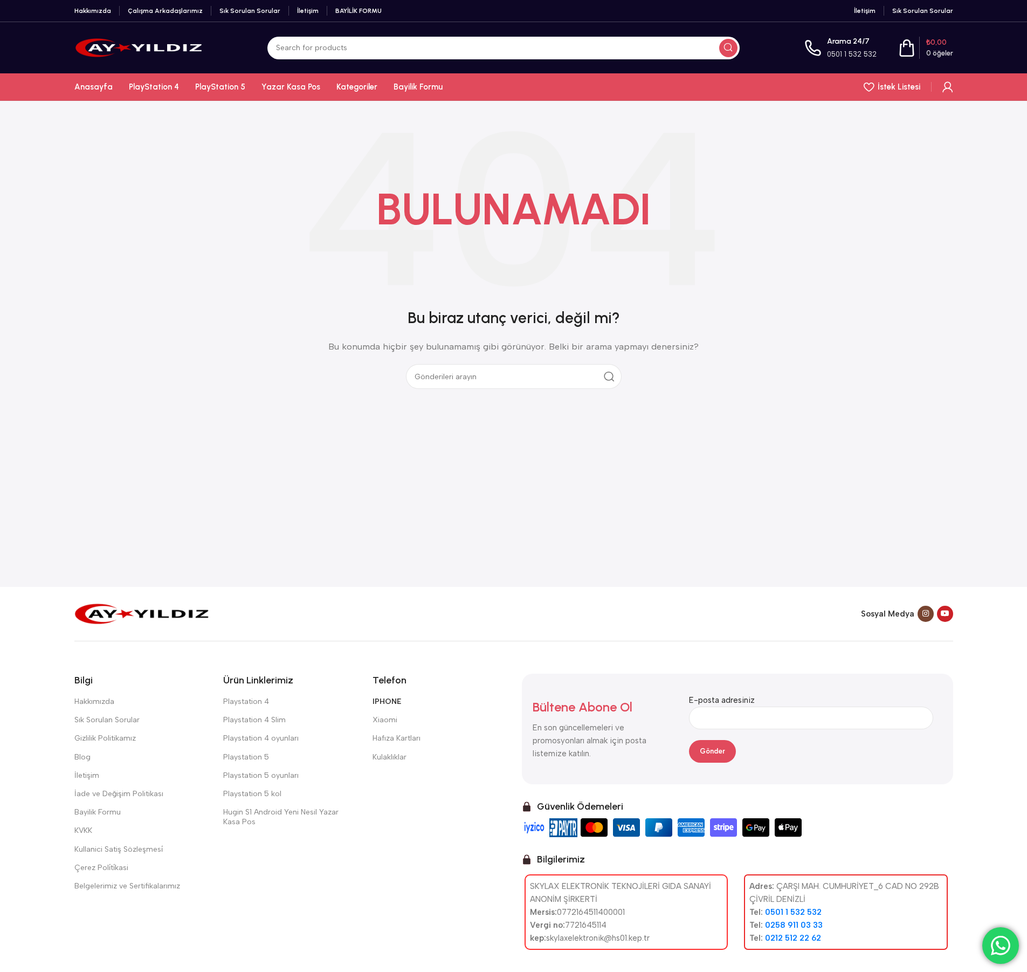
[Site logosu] (138, 47)
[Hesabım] (948, 87)
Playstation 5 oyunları (261, 775)
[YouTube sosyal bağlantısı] (945, 614)
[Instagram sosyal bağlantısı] (926, 614)
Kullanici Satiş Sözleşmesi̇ (118, 849)
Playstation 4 (246, 701)
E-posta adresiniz (722, 700)
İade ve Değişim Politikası (118, 793)
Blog (82, 757)
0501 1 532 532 (852, 54)
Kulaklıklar (389, 757)
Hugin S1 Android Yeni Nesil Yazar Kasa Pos (281, 816)
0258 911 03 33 (794, 925)
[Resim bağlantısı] (141, 613)
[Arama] (728, 48)
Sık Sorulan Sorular (107, 719)
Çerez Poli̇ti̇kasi (101, 867)
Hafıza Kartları (397, 738)
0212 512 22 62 (793, 938)
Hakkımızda (94, 701)
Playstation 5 (246, 757)
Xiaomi (385, 719)
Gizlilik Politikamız (105, 738)
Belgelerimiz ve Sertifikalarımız (127, 886)
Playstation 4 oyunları (261, 738)
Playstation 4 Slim (254, 719)
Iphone (387, 701)
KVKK (83, 830)
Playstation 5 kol (252, 793)
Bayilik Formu (97, 812)
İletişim (86, 775)
